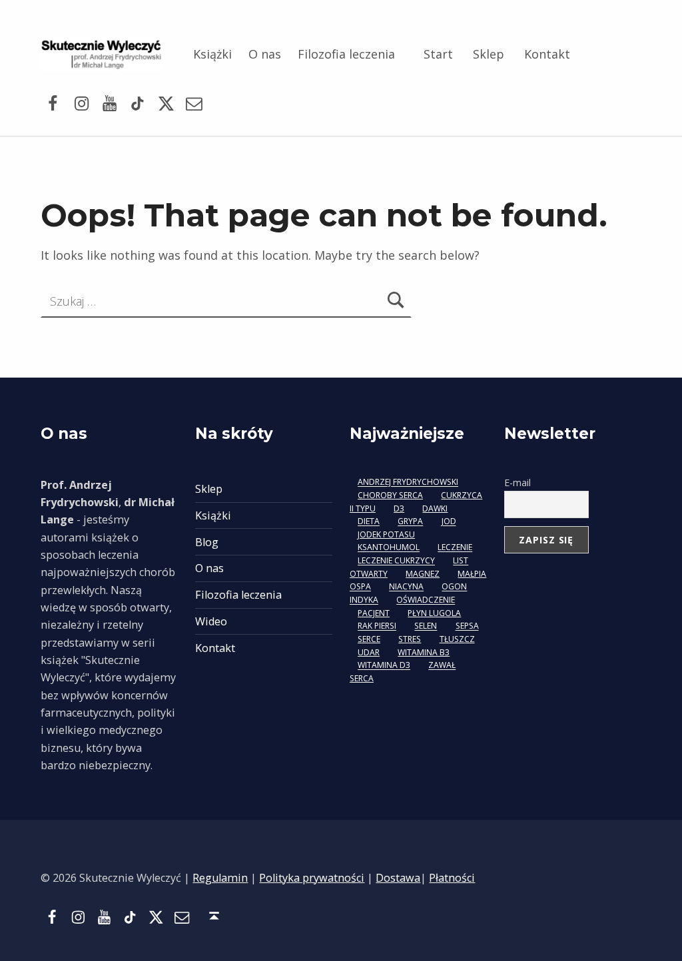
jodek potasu (386, 534)
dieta (369, 521)
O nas (264, 54)
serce (369, 639)
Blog (206, 542)
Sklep (488, 54)
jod (449, 521)
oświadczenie (425, 600)
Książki (212, 54)
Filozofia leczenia (346, 54)
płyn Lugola (434, 613)
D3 (399, 508)
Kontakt (547, 54)
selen (425, 626)
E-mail (517, 482)
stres (409, 639)
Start (438, 54)
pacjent (374, 613)
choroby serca (390, 495)
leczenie (455, 547)
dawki (435, 508)
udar (369, 652)
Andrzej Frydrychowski (408, 482)
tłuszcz (457, 639)
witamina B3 (424, 652)
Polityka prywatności (311, 877)
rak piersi (377, 626)
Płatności (452, 877)
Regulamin (220, 877)
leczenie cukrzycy (396, 561)
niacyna (406, 587)
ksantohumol (389, 547)
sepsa (467, 626)
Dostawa (398, 877)
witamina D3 (384, 665)
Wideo (211, 621)
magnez (423, 573)
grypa (410, 521)
